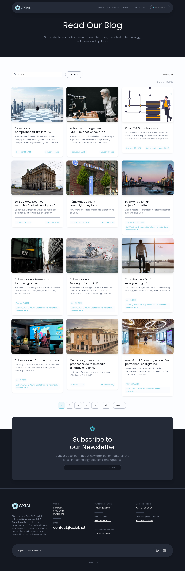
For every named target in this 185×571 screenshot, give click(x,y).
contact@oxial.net (69, 527)
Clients (125, 7)
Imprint (21, 550)
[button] (113, 7)
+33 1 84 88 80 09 (103, 520)
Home (101, 7)
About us (135, 7)
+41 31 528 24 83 (102, 507)
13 (106, 405)
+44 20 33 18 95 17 (144, 520)
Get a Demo (161, 7)
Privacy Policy (34, 550)
